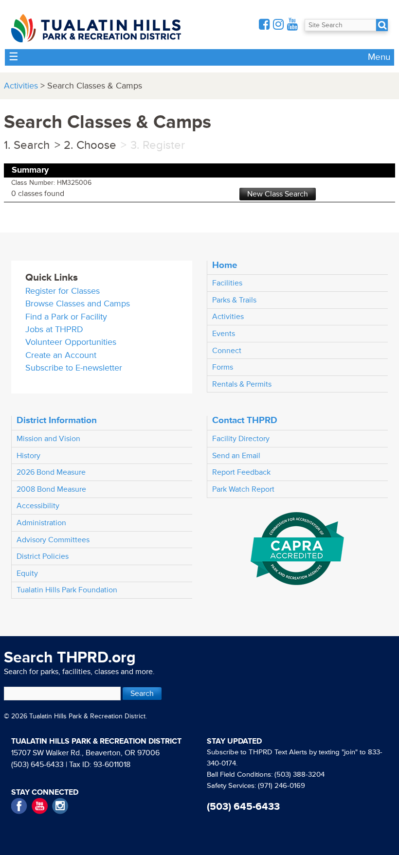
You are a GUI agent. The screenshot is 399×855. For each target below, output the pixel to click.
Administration (41, 523)
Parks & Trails (234, 300)
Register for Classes (62, 291)
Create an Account (60, 355)
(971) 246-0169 (281, 785)
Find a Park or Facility (66, 317)
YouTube (40, 806)
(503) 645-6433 (37, 764)
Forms (222, 367)
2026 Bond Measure (51, 472)
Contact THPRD (244, 420)
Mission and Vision (48, 439)
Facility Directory (241, 439)
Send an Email (236, 456)
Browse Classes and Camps (77, 304)
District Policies (43, 556)
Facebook (19, 806)
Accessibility (38, 506)
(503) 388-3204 (299, 774)
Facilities (227, 283)
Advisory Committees (53, 540)
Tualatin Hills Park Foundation (67, 590)
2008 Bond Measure (51, 489)
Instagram (60, 806)
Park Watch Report (243, 489)
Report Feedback (241, 472)
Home (224, 265)
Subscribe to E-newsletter (73, 368)
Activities (21, 86)
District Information (57, 420)
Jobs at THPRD (54, 329)
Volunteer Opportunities (70, 342)
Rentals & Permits (242, 384)
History (28, 456)
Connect (226, 351)
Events (223, 333)
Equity (27, 573)
